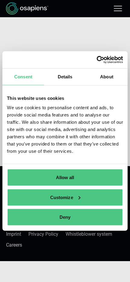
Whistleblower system (89, 234)
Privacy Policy (43, 234)
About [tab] (106, 76)
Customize (61, 197)
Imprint (13, 234)
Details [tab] (65, 76)
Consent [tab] (23, 76)
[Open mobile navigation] (118, 8)
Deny (65, 217)
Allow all (65, 177)
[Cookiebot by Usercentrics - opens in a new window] (96, 60)
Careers (14, 245)
